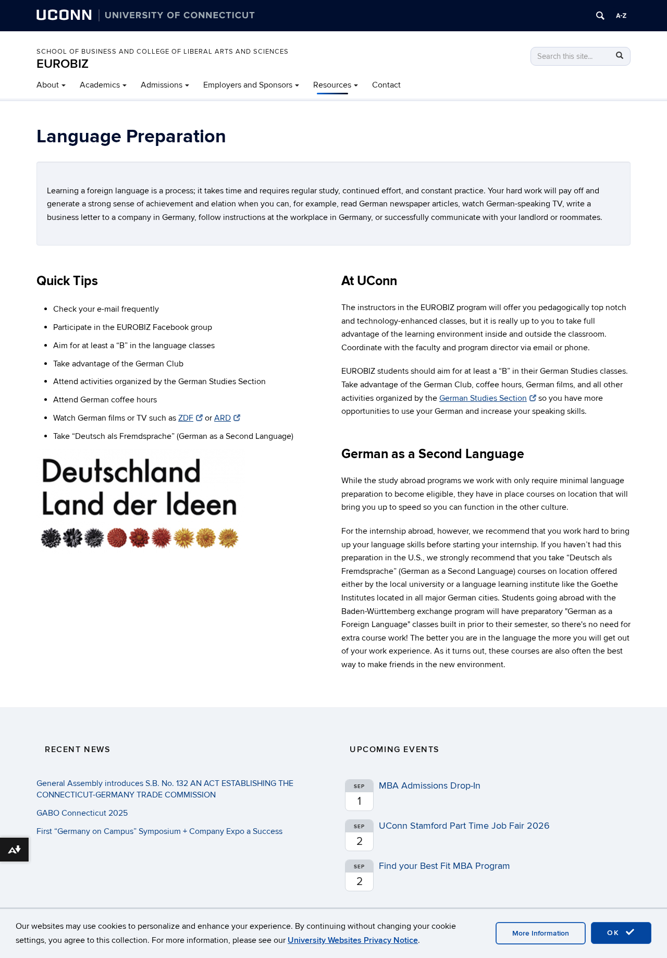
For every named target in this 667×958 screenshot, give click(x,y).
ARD (222, 418)
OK (615, 932)
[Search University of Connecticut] (600, 15)
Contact (386, 85)
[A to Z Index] (621, 15)
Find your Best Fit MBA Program (444, 866)
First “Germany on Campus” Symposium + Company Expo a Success (159, 831)
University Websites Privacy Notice (353, 940)
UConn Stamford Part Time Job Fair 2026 (464, 825)
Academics (100, 85)
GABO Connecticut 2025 (82, 813)
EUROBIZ (62, 63)
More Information (540, 933)
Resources (332, 85)
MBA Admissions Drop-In (429, 785)
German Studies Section (483, 398)
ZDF (185, 418)
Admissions (161, 85)
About (47, 85)
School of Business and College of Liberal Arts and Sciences (162, 51)
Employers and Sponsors (247, 85)
